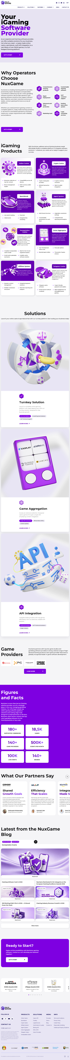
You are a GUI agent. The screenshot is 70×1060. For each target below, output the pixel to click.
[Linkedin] (64, 3)
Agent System (24, 1027)
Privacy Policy (57, 1020)
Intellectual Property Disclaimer (61, 1027)
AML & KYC (36, 1030)
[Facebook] (59, 3)
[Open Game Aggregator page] (52, 242)
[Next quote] (67, 776)
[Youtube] (61, 3)
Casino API (35, 1018)
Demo (57, 7)
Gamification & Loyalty (38, 1025)
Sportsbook (24, 1020)
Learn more (23, 423)
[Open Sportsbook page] (17, 207)
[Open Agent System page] (52, 207)
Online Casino (24, 1018)
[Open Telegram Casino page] (52, 278)
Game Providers (37, 1032)
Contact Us (65, 7)
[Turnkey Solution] (35, 356)
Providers (48, 1018)
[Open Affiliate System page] (17, 278)
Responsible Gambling (59, 1025)
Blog (47, 1022)
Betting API (36, 1027)
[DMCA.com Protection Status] (45, 1048)
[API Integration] (35, 568)
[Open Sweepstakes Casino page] (17, 242)
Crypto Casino (24, 1022)
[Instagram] (57, 3)
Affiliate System (25, 1025)
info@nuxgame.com (6, 1028)
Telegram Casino (25, 1032)
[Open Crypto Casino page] (52, 173)
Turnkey (35, 1020)
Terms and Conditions (59, 1018)
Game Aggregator (25, 1030)
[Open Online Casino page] (17, 173)
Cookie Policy (57, 1022)
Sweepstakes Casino (26, 1034)
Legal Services (36, 1022)
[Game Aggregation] (35, 463)
